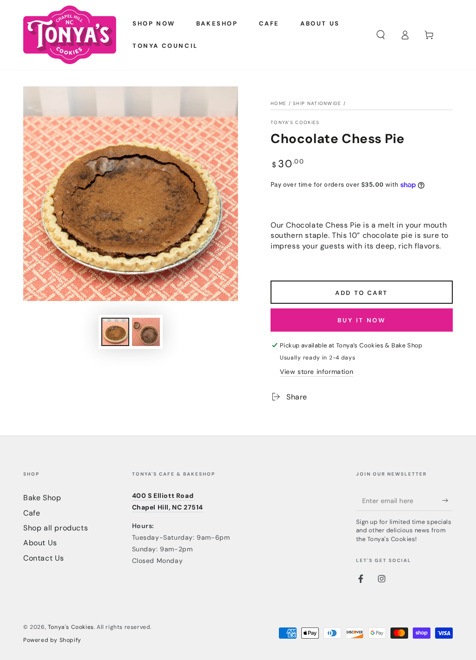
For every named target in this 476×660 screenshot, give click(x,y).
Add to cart (361, 293)
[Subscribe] (447, 500)
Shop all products (55, 528)
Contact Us (43, 558)
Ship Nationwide (317, 103)
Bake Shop (42, 498)
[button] (381, 35)
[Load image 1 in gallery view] (115, 332)
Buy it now (361, 320)
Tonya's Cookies (295, 122)
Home (278, 103)
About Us (40, 543)
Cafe (31, 513)
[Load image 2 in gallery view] (146, 332)
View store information (316, 371)
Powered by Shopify (52, 640)
